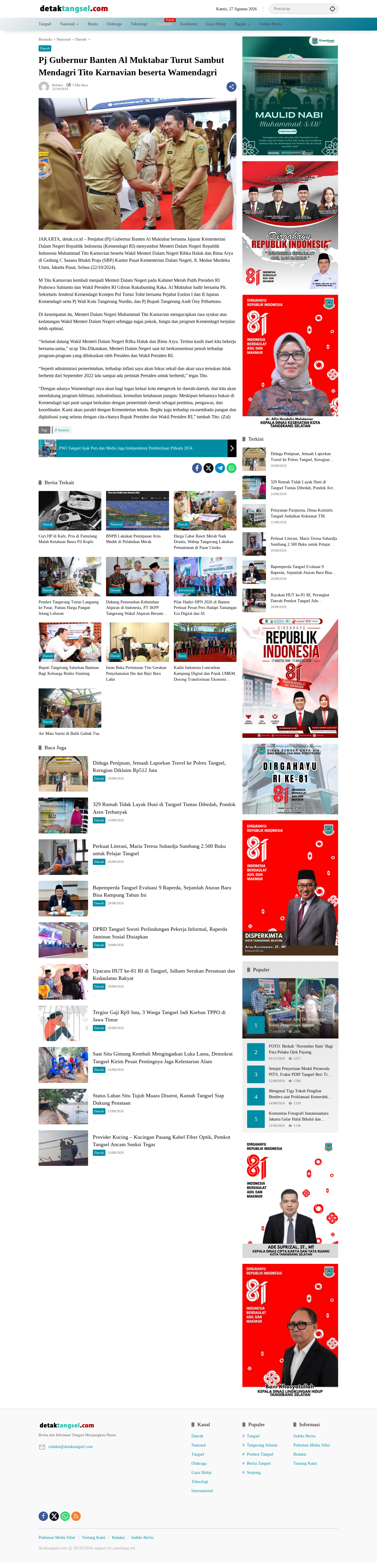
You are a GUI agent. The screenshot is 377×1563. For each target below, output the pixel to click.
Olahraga (198, 1463)
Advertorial (186, 590)
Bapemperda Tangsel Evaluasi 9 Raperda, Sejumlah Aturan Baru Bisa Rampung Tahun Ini (301, 570)
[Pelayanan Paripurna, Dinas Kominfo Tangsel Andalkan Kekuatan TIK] (254, 515)
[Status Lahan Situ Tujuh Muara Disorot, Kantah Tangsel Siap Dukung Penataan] (63, 1106)
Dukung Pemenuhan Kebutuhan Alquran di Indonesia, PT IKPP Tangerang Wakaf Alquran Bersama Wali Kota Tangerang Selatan (135, 608)
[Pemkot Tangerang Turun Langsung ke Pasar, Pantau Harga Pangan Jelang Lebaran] (70, 576)
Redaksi (57, 85)
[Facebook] (197, 468)
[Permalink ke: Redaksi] (45, 86)
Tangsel (197, 1454)
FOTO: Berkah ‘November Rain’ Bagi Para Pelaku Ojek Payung (301, 1049)
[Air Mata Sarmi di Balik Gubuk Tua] (70, 708)
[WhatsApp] (231, 468)
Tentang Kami (305, 1463)
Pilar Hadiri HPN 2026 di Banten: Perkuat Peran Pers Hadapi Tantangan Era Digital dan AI (205, 608)
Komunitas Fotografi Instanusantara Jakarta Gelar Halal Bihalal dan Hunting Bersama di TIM (298, 1116)
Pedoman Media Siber (311, 1445)
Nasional (116, 524)
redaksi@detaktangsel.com (71, 1446)
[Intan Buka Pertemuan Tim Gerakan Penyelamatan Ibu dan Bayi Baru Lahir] (137, 642)
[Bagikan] (231, 87)
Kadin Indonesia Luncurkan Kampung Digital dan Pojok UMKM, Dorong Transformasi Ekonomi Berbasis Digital (205, 673)
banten (63, 430)
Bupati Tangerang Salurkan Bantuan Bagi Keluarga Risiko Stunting (69, 670)
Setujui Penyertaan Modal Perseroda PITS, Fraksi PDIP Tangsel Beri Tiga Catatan (300, 1071)
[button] (332, 9)
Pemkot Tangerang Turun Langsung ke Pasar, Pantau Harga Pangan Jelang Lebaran (69, 608)
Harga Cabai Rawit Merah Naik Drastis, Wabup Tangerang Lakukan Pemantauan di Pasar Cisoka (203, 542)
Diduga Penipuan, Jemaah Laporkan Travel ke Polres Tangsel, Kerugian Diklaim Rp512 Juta (301, 457)
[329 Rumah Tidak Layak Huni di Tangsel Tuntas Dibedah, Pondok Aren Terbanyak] (63, 815)
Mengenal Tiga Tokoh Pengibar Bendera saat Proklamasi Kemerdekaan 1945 (301, 1094)
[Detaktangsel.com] (74, 8)
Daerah (45, 48)
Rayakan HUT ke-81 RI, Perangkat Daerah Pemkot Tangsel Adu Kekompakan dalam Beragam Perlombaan (300, 598)
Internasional (202, 1491)
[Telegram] (220, 468)
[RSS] (76, 1516)
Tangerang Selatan (262, 1445)
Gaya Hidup (201, 1472)
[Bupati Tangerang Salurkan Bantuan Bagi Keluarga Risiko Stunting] (70, 642)
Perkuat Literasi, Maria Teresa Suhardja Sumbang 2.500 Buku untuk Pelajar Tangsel (304, 541)
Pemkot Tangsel (260, 1454)
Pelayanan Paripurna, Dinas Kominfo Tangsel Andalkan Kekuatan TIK (302, 513)
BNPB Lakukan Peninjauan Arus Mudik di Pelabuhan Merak (133, 539)
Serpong (254, 1472)
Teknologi (199, 1481)
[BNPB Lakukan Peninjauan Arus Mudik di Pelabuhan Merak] (137, 510)
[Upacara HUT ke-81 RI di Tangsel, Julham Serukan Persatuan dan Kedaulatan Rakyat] (63, 982)
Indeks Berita (304, 1436)
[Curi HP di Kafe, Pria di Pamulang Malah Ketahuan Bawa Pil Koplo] (70, 510)
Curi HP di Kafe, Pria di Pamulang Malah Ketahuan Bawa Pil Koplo (68, 539)
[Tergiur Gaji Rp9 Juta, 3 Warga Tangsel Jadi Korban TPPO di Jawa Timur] (63, 1023)
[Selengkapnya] (112, 1425)
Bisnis (182, 656)
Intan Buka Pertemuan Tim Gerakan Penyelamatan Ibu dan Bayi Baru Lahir (136, 673)
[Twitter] (209, 468)
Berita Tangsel (259, 1463)
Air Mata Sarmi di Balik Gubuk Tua (69, 733)
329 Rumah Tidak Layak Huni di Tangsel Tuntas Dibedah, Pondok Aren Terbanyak (303, 485)
